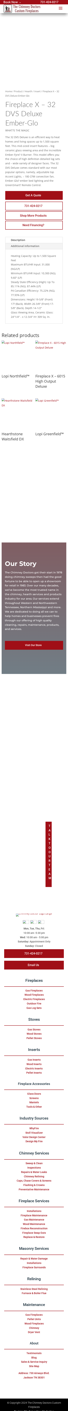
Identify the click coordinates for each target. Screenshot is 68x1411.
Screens (34, 1098)
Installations (34, 1211)
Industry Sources (34, 1118)
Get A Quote (33, 195)
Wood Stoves (34, 1033)
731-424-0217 (49, 2)
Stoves (34, 1019)
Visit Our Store (33, 645)
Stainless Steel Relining (34, 1289)
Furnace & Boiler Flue (34, 1293)
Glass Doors (34, 1093)
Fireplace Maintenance (34, 1215)
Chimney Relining (34, 1176)
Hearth (28, 91)
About (34, 1343)
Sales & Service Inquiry (34, 1361)
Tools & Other (34, 1106)
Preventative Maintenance (34, 1189)
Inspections (34, 1167)
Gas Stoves (34, 1029)
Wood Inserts (34, 1064)
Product (18, 91)
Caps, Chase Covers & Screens (34, 1180)
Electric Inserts (34, 1068)
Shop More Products (33, 215)
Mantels (34, 1102)
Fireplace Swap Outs (34, 1232)
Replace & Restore (34, 1237)
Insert (37, 91)
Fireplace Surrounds (34, 1267)
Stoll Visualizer (34, 1132)
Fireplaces (34, 980)
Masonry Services (34, 1248)
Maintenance (34, 1305)
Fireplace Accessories (34, 1084)
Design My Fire (34, 1141)
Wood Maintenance (34, 1224)
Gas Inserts (34, 1059)
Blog (34, 1357)
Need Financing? (33, 225)
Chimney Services (34, 1153)
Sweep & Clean (34, 1163)
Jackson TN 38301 (34, 1377)
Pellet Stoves (34, 1038)
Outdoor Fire (34, 1003)
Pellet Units (34, 1319)
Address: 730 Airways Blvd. (34, 1373)
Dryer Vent (34, 1332)
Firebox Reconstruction (34, 1228)
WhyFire (34, 1128)
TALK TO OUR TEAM (50, 852)
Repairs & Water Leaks (34, 1172)
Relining (34, 1279)
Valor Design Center (34, 1137)
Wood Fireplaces (34, 994)
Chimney (34, 1327)
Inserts (34, 1049)
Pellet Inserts (34, 1072)
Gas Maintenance (34, 1219)
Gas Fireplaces (34, 990)
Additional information (25, 246)
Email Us (33, 965)
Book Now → (12, 2)
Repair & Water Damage (34, 1258)
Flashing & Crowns (34, 1185)
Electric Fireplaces (34, 999)
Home (8, 91)
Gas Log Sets (34, 1007)
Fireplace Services (34, 1201)
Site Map (34, 1366)
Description (18, 240)
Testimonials (34, 1353)
